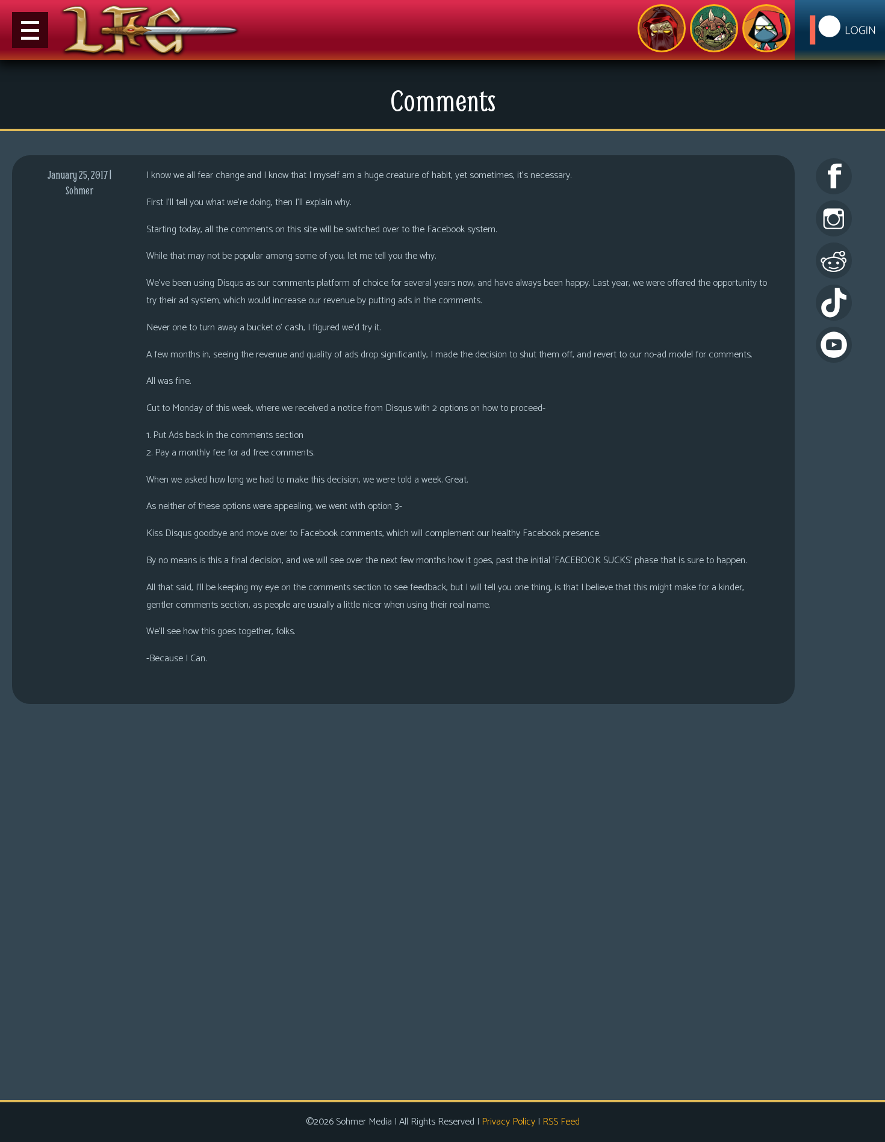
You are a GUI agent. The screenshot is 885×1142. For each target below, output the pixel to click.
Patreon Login (840, 30)
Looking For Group (662, 28)
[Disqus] (403, 900)
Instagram (834, 218)
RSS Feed (561, 1122)
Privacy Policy (508, 1122)
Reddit (834, 260)
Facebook (834, 176)
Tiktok (834, 303)
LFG (150, 30)
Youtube (834, 345)
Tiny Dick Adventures (766, 28)
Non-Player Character (714, 28)
